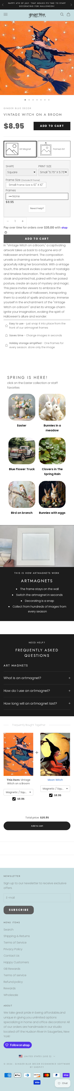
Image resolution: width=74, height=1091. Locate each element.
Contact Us (11, 956)
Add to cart (52, 126)
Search (8, 930)
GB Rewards (12, 969)
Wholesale (11, 995)
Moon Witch (55, 780)
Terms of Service (15, 942)
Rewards (10, 988)
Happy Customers (16, 962)
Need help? (37, 208)
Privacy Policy (13, 949)
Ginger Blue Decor (17, 108)
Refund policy (13, 982)
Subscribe (19, 910)
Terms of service (15, 975)
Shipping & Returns (17, 936)
